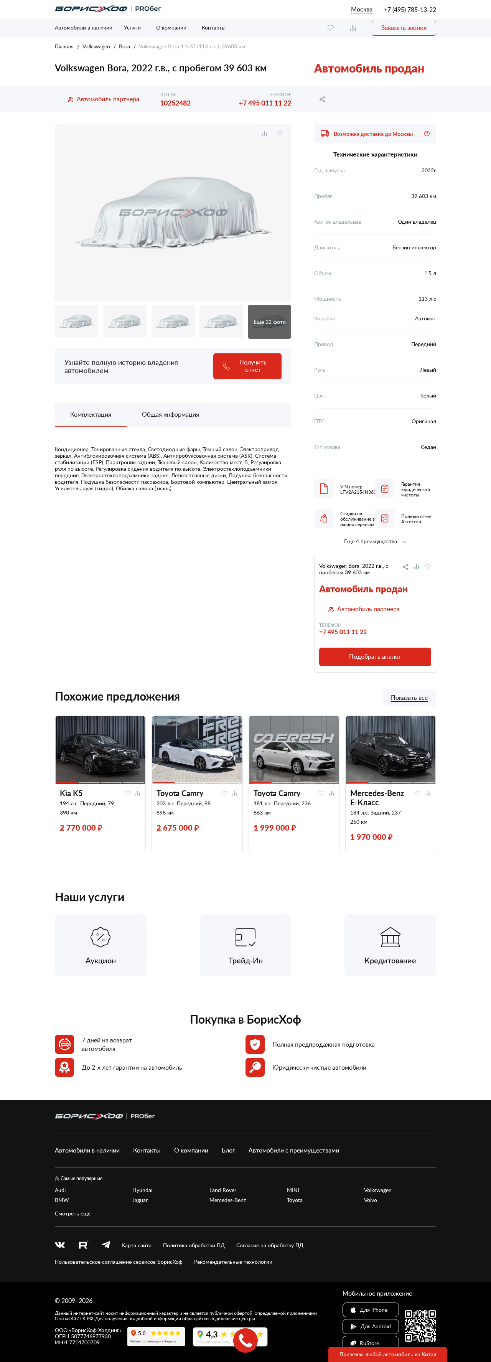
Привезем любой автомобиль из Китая (387, 1354)
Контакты (214, 27)
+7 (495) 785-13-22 (410, 10)
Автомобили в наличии (83, 27)
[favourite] (330, 28)
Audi (60, 1190)
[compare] (352, 28)
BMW (62, 1200)
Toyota (295, 1200)
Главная (64, 46)
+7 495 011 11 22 (265, 102)
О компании (171, 27)
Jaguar (140, 1200)
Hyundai (142, 1190)
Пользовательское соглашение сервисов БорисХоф (119, 1262)
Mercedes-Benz (227, 1200)
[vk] (60, 1245)
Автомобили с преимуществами (294, 1150)
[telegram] (106, 1245)
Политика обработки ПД (194, 1245)
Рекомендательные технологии (233, 1262)
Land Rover (222, 1190)
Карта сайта (137, 1245)
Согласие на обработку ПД (269, 1245)
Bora (124, 46)
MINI (293, 1190)
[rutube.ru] (83, 1245)
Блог (228, 1150)
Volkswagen (96, 46)
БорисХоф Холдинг (95, 1330)
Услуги (132, 27)
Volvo (370, 1200)
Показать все (409, 698)
